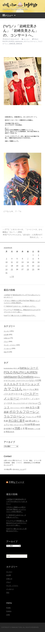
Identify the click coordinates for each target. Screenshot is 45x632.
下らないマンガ (31, 417)
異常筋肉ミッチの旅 (34, 428)
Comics (8, 611)
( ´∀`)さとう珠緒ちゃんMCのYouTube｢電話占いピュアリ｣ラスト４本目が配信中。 (16, 509)
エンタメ (27, 39)
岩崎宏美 (12, 44)
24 (7, 269)
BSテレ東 (16, 368)
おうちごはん (10, 380)
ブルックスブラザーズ (20, 403)
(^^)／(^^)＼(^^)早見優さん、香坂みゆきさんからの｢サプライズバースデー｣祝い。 (16, 523)
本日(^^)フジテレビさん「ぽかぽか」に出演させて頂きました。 (22, 236)
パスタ (9, 403)
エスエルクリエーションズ (22, 384)
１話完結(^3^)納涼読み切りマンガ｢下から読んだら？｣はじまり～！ (16, 501)
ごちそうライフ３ (22, 380)
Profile (8, 608)
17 (7, 266)
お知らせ (7, 338)
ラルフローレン (15, 416)
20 (23, 266)
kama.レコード (29, 367)
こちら (7, 465)
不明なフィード (16, 482)
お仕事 (6, 334)
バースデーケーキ (13, 394)
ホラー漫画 (24, 408)
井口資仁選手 (16, 420)
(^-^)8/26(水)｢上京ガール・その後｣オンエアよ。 (20, 306)
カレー (26, 389)
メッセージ (7, 348)
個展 (26, 421)
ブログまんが (33, 403)
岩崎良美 (19, 44)
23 (39, 266)
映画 (32, 424)
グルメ (6, 341)
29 (33, 269)
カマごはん (13, 389)
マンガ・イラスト (10, 345)
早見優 (27, 425)
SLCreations (26, 376)
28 (28, 269)
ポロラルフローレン (30, 41)
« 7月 (12, 277)
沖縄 (17, 428)
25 (12, 269)
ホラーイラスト (15, 408)
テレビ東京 (34, 389)
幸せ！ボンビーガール (17, 424)
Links (8, 615)
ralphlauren (19, 41)
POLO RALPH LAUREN (20, 372)
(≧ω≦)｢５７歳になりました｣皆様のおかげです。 (20, 315)
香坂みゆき (10, 432)
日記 (5, 352)
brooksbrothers (8, 368)
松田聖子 (9, 429)
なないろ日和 (35, 380)
